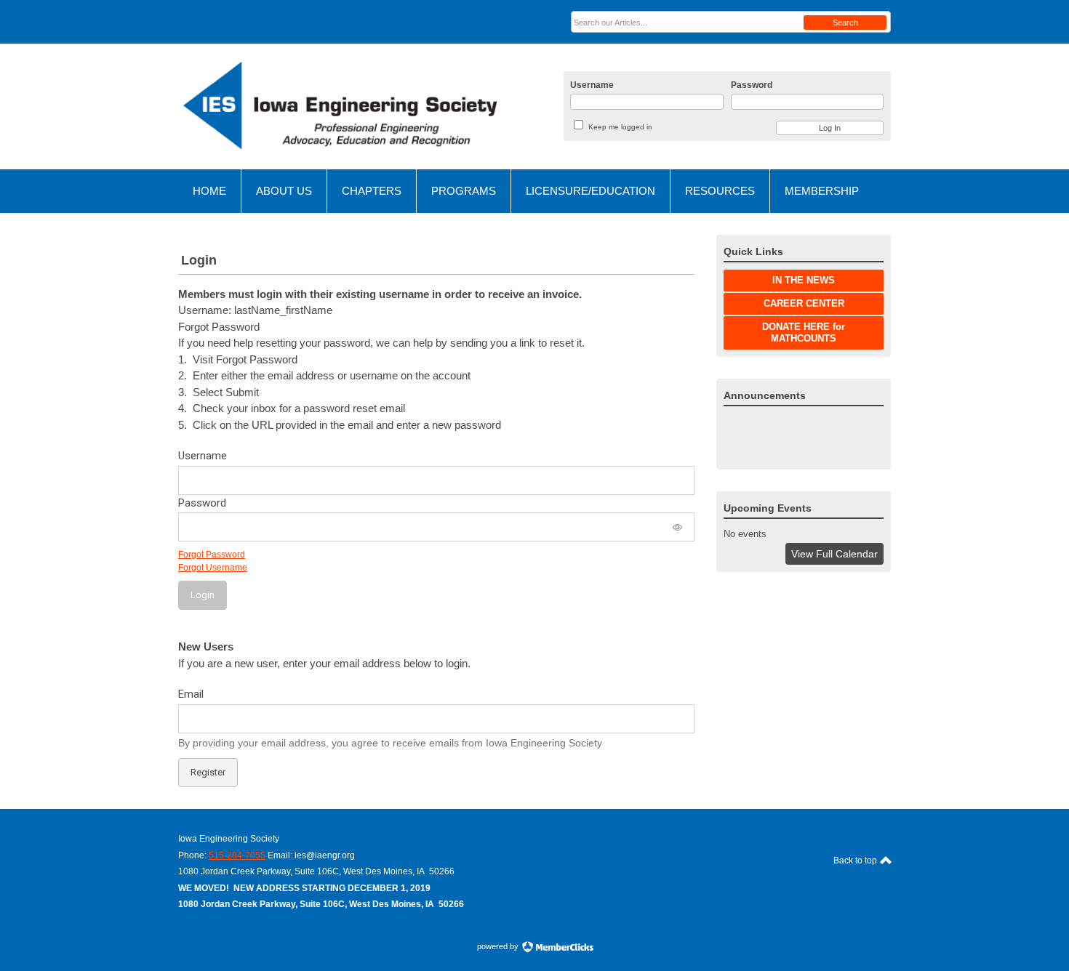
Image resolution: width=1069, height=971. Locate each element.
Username (592, 85)
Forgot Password (211, 554)
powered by (499, 946)
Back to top (856, 860)
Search (845, 22)
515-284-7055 (237, 855)
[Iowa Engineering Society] (338, 106)
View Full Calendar (834, 554)
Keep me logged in (620, 127)
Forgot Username (212, 568)
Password (751, 85)
